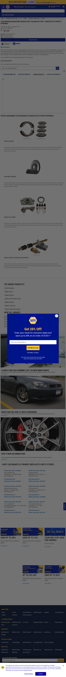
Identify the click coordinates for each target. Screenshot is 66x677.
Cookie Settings (28, 673)
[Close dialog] (56, 315)
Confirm (40, 673)
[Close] (63, 665)
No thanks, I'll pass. (33, 352)
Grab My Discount (33, 348)
